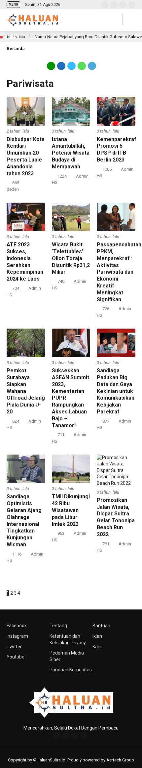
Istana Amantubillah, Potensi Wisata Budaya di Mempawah (70, 153)
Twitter (14, 646)
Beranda (16, 48)
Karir (97, 646)
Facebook (17, 625)
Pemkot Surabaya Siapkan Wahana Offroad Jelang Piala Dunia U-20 (26, 391)
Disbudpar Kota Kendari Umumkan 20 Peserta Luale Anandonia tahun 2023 (26, 156)
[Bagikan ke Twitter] (71, 65)
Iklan (97, 636)
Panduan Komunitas (71, 669)
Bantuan (101, 625)
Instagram (17, 636)
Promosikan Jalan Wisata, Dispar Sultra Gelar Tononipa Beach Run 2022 (116, 517)
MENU (13, 4)
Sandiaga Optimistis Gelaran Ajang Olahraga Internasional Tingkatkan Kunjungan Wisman (24, 520)
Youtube (15, 656)
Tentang (58, 625)
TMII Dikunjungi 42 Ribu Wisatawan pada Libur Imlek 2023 (71, 510)
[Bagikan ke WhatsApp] (82, 65)
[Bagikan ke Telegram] (91, 65)
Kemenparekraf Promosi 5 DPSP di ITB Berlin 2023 (116, 149)
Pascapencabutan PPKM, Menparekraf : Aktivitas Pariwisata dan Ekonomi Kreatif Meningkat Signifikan (119, 271)
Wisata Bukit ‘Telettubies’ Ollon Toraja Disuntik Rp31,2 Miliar (71, 258)
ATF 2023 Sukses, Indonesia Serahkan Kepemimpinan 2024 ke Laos (25, 261)
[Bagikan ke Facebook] (61, 65)
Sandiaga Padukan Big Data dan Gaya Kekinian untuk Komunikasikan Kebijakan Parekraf (115, 391)
